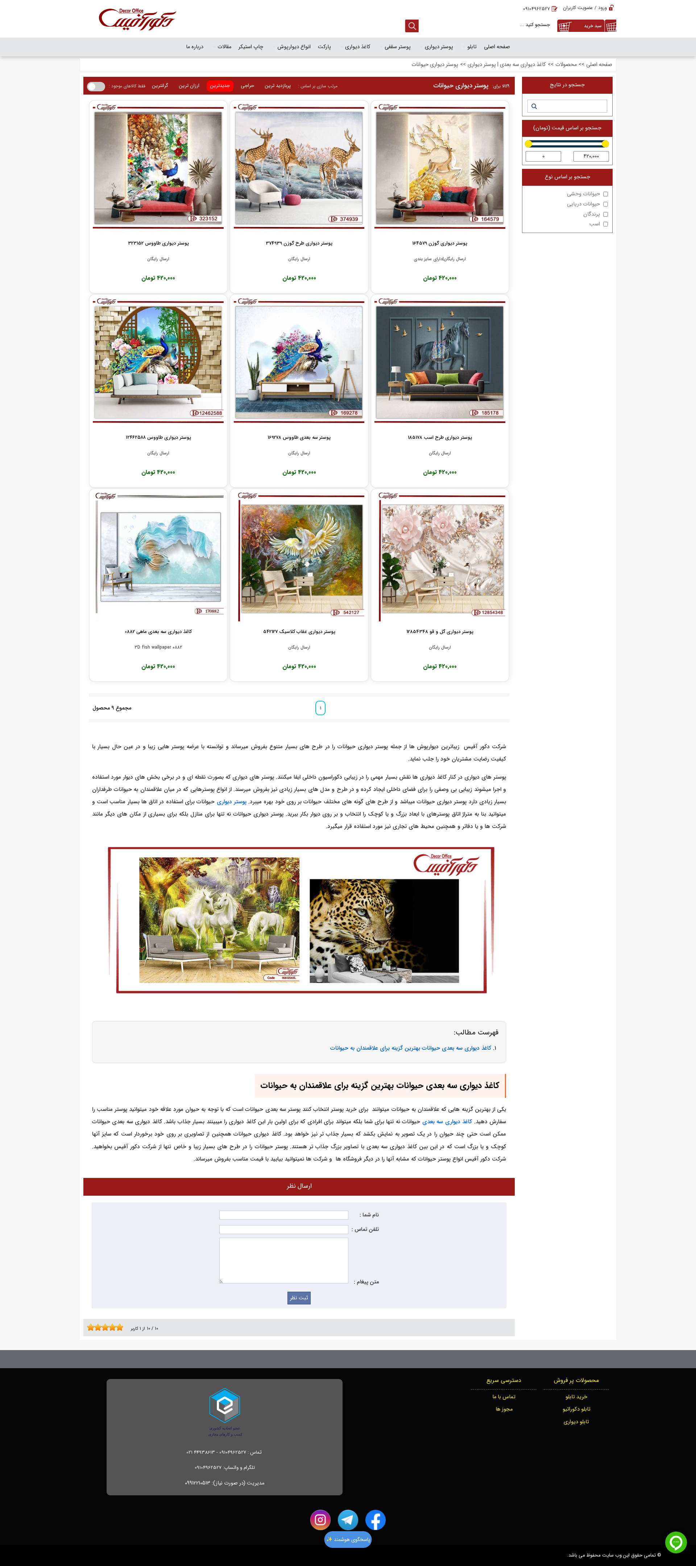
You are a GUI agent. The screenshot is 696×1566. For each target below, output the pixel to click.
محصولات (566, 65)
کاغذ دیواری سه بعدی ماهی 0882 (158, 632)
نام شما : (369, 1215)
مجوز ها (504, 1409)
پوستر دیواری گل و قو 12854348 (439, 632)
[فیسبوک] (375, 1520)
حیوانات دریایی (583, 204)
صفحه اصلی (599, 65)
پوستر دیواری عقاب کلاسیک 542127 (299, 632)
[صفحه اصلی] (137, 19)
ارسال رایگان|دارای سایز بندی (440, 259)
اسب (594, 224)
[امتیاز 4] (100, 1327)
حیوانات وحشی (583, 194)
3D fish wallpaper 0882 (158, 647)
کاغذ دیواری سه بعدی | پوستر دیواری (507, 65)
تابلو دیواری (576, 1422)
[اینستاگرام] (320, 1520)
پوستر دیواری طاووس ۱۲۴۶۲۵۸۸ (158, 437)
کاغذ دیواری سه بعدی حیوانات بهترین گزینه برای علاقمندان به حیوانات (410, 1048)
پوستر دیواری (231, 801)
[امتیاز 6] (107, 1327)
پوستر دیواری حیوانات (434, 65)
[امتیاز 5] (103, 1327)
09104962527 (536, 9)
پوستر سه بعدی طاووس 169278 (299, 437)
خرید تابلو (576, 1397)
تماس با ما (503, 1397)
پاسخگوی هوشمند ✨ (348, 1540)
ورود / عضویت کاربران (585, 8)
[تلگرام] (348, 1520)
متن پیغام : (366, 1282)
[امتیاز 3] (96, 1327)
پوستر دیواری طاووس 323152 (158, 243)
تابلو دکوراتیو (577, 1409)
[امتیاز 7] (110, 1327)
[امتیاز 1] (89, 1327)
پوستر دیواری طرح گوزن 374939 (299, 243)
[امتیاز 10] (121, 1327)
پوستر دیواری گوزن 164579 (439, 243)
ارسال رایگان (299, 259)
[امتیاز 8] (114, 1327)
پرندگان (591, 214)
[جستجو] (533, 106)
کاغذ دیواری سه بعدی (447, 1121)
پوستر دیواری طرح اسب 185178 (440, 437)
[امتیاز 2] (92, 1327)
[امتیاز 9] (118, 1327)
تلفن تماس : (365, 1229)
